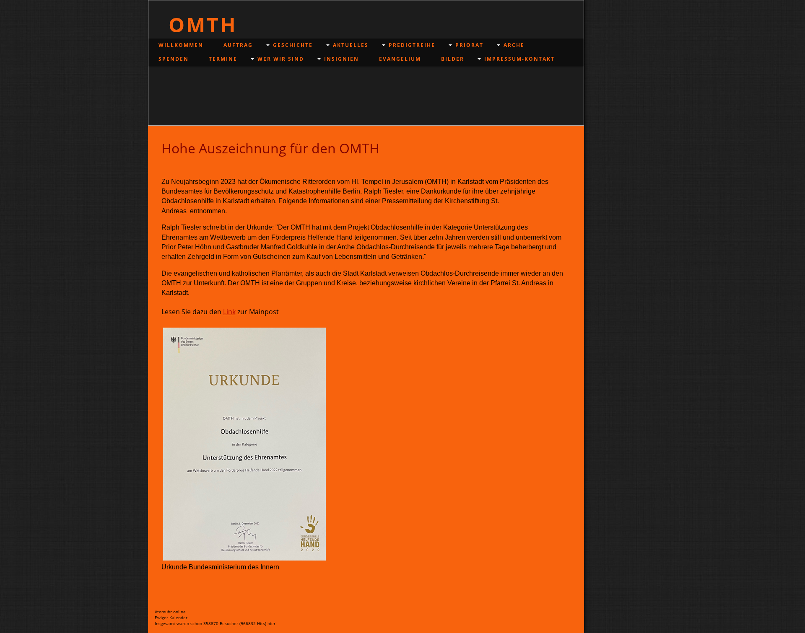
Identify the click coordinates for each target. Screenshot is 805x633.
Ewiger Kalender (171, 617)
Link (229, 311)
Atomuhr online (170, 612)
